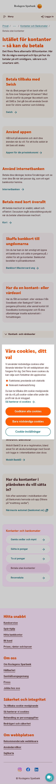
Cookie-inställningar (28, 431)
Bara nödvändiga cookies (28, 421)
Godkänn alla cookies (28, 411)
